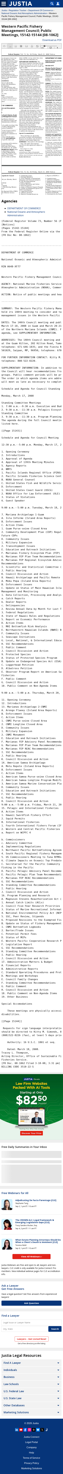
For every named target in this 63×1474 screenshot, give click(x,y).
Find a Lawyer (10, 1315)
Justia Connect (31, 1437)
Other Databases (14, 1405)
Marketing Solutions (16, 1412)
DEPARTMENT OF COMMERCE (24, 208)
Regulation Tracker (17, 10)
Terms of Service (31, 1458)
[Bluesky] (38, 1429)
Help (31, 1452)
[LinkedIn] (16, 1429)
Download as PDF (52, 40)
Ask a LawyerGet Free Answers (12, 1287)
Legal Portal (31, 1442)
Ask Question (31, 1303)
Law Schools (11, 1384)
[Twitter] (42, 1429)
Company (32, 1447)
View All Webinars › (31, 1256)
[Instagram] (29, 1429)
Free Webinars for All (14, 1193)
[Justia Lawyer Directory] (46, 1429)
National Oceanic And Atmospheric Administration (24, 13)
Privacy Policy (31, 1463)
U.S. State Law (12, 1398)
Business (9, 1377)
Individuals (10, 1370)
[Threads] (33, 1429)
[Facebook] (25, 1429)
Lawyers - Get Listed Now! (31, 1338)
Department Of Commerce (40, 10)
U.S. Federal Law (14, 1391)
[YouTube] (21, 1429)
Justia (4, 10)
